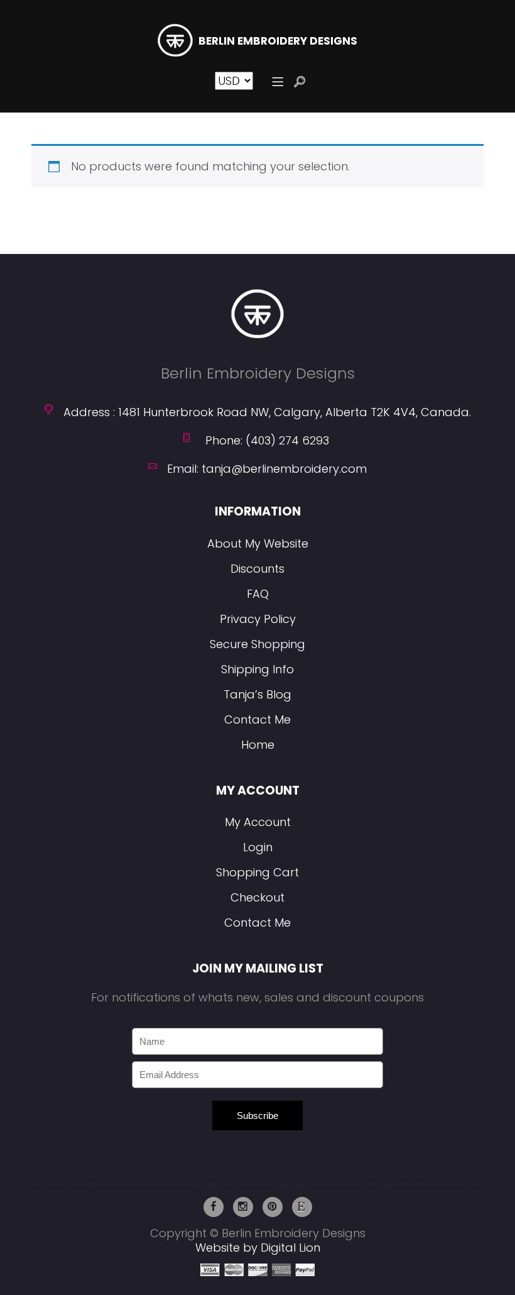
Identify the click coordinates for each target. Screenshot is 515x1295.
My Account (258, 822)
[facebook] (213, 1207)
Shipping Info (257, 669)
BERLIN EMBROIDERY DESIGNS (277, 41)
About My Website (257, 543)
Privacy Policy (258, 619)
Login (258, 847)
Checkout (257, 897)
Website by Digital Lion (257, 1247)
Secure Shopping (257, 644)
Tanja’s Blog (257, 694)
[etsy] (302, 1207)
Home (257, 744)
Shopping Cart (257, 872)
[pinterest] (273, 1207)
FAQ (258, 594)
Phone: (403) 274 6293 (267, 440)
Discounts (257, 568)
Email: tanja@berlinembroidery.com (267, 469)
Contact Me (257, 719)
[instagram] (243, 1207)
